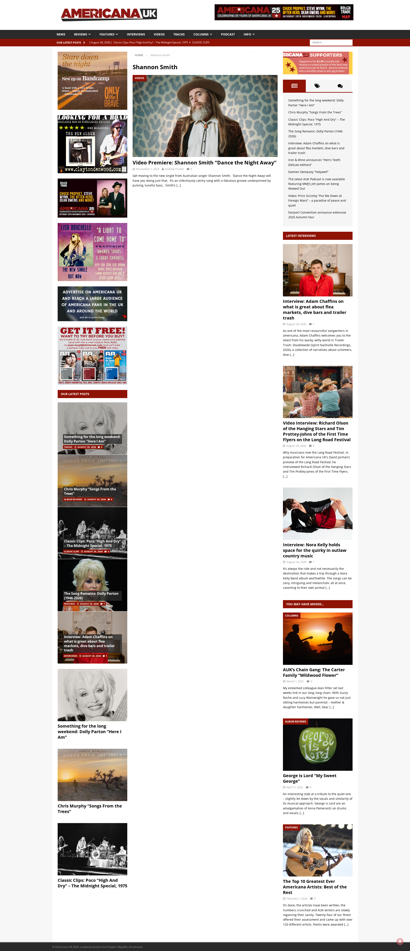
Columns (201, 34)
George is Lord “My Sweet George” (310, 778)
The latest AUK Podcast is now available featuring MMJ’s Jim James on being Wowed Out (316, 184)
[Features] (318, 850)
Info (247, 34)
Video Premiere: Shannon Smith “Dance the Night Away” (205, 162)
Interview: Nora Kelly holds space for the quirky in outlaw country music (314, 550)
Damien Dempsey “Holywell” (308, 172)
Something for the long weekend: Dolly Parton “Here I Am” (92, 439)
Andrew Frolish (174, 169)
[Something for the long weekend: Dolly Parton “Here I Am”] (92, 428)
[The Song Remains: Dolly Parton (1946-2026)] (92, 585)
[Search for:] (331, 42)
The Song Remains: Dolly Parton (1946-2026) (91, 595)
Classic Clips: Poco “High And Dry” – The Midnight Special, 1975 (92, 543)
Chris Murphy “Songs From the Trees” (90, 491)
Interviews (136, 34)
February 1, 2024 (296, 898)
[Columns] (318, 639)
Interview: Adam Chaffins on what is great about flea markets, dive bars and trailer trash (89, 643)
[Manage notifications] (400, 941)
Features (107, 34)
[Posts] (294, 86)
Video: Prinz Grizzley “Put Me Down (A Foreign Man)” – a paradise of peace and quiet (317, 200)
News (61, 34)
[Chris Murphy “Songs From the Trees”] (92, 480)
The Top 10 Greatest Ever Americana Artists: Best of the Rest (315, 886)
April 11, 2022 (294, 787)
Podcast (228, 34)
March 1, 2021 (295, 681)
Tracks (179, 34)
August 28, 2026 (87, 446)
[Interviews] (318, 270)
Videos (159, 34)
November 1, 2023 (147, 169)
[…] (178, 185)
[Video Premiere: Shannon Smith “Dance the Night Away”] (205, 116)
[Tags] (317, 86)
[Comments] (340, 86)
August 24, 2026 (296, 562)
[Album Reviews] (318, 744)
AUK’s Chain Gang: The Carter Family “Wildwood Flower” (314, 672)
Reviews (80, 34)
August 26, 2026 (296, 446)
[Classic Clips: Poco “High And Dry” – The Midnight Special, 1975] (92, 533)
